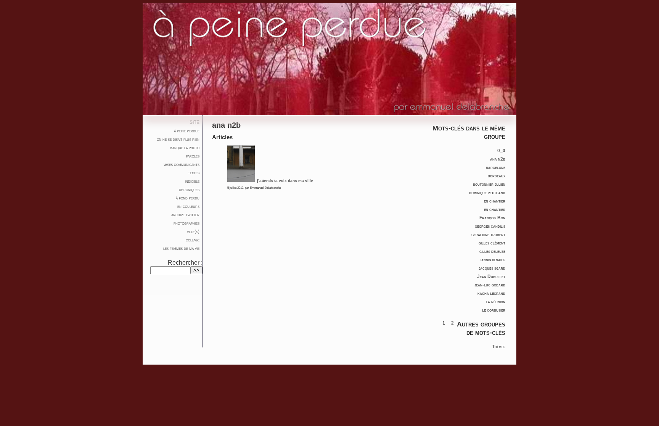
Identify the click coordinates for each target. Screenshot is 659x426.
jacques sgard (492, 268)
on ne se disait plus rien (178, 139)
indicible (192, 181)
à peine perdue (186, 130)
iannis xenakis (493, 259)
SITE (194, 122)
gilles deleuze (492, 251)
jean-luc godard (489, 285)
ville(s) (193, 231)
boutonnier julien (489, 184)
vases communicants (181, 164)
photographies (186, 223)
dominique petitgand (487, 192)
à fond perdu (187, 198)
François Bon (492, 217)
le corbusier (493, 310)
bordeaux (496, 175)
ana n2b (497, 159)
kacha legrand (491, 293)
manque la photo (184, 147)
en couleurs (188, 206)
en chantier (494, 201)
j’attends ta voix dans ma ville (284, 180)
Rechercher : (185, 262)
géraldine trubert (488, 234)
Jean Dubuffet (491, 276)
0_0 (501, 150)
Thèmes (498, 346)
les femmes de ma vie (181, 248)
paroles (192, 156)
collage (192, 240)
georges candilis (490, 226)
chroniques (189, 189)
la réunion (495, 301)
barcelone (495, 167)
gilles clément (492, 243)
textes (193, 172)
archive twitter (185, 214)
